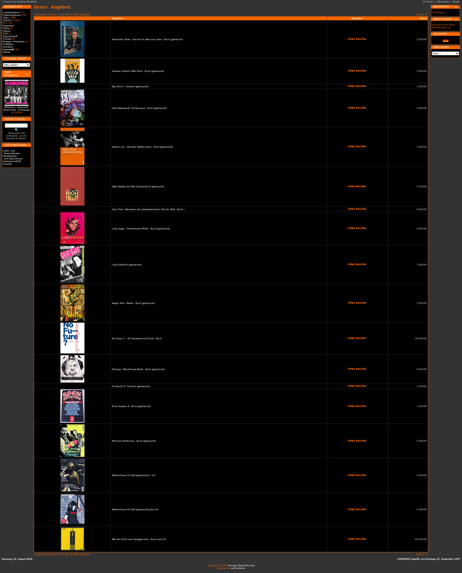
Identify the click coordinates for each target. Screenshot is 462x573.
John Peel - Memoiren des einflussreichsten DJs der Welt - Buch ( (148, 209)
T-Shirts (7, 39)
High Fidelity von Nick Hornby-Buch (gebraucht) (138, 186)
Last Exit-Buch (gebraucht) (126, 264)
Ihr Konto (428, 1)
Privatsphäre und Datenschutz (13, 157)
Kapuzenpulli (10, 36)
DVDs (6, 28)
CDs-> (6, 17)
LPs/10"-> (8, 20)
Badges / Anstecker (14, 41)
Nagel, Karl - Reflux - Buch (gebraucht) (133, 303)
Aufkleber (8, 44)
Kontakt (7, 164)
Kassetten (8, 25)
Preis (423, 18)
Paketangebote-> (12, 15)
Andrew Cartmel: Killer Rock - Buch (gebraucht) (138, 71)
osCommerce (238, 568)
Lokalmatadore (11, 12)
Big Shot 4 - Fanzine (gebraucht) (130, 86)
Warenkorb (443, 1)
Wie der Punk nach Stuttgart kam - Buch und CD (139, 539)
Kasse (456, 1)
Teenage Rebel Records (241, 565)
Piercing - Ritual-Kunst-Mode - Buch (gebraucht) (138, 369)
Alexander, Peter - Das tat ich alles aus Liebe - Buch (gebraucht (147, 39)
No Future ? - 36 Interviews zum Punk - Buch (137, 338)
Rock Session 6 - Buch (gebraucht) (131, 406)
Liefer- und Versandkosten (11, 152)
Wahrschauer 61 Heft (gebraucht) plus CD (135, 509)
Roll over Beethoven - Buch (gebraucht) (134, 441)
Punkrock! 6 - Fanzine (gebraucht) (131, 386)
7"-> (5, 23)
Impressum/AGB (12, 161)
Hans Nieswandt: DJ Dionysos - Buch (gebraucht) (139, 108)
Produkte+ (118, 18)
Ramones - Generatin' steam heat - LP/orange (16, 108)
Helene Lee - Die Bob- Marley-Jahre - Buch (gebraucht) (142, 146)
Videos (7, 31)
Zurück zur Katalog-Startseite (21, 1)
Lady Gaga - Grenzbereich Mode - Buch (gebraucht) (141, 228)
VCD (5, 33)
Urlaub (6, 52)
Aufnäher (8, 46)
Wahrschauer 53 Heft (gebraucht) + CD (133, 475)
